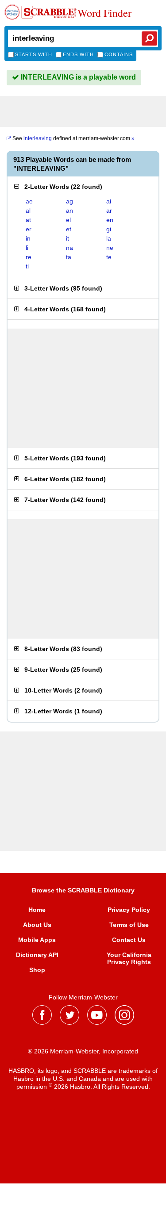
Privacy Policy (129, 909)
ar (109, 210)
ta (68, 256)
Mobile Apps (37, 939)
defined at (73, 138)
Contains (118, 54)
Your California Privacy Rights (129, 958)
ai (108, 201)
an (69, 210)
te (109, 256)
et (68, 229)
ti (27, 266)
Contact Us (129, 939)
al (28, 210)
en (109, 219)
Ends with (78, 54)
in (28, 238)
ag (69, 201)
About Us (37, 924)
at (28, 219)
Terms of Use (129, 924)
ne (109, 247)
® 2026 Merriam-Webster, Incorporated (83, 1051)
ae (29, 201)
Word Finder (104, 13)
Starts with (33, 54)
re (28, 256)
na (69, 247)
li (27, 247)
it (67, 238)
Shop (37, 969)
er (28, 229)
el (68, 219)
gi (108, 229)
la (108, 238)
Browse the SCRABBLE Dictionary (83, 890)
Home (37, 909)
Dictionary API (37, 954)
